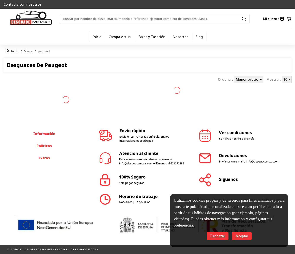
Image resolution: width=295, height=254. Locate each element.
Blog (199, 36)
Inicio (97, 36)
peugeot (44, 51)
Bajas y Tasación (152, 36)
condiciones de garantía (236, 122)
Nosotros (180, 36)
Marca (28, 51)
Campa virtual (120, 36)
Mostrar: (274, 79)
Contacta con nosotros (22, 4)
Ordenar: (226, 79)
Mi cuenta (271, 18)
